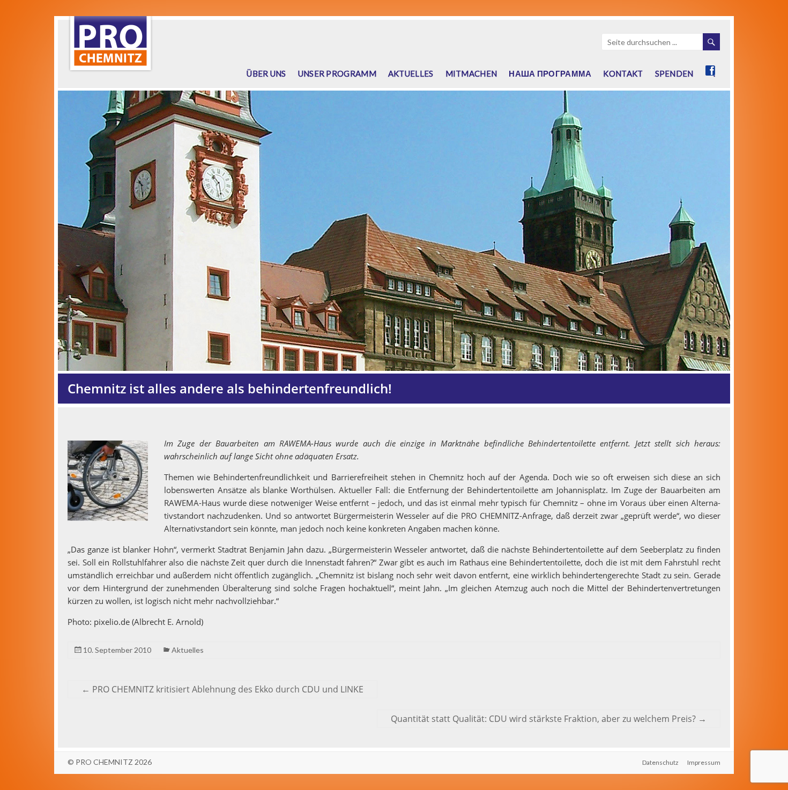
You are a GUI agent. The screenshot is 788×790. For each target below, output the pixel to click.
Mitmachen (471, 73)
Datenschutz (660, 762)
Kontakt (623, 73)
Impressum (703, 762)
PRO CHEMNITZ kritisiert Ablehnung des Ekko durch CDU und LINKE (222, 689)
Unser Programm (337, 73)
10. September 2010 (117, 649)
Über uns (266, 73)
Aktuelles (411, 73)
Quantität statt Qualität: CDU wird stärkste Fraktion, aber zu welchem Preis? (549, 719)
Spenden (674, 73)
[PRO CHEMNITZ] (110, 21)
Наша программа (550, 73)
